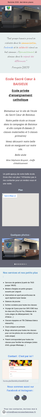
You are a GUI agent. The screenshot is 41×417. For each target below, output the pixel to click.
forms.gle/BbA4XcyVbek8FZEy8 (15, 381)
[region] (20, 2)
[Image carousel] (20, 251)
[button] (2, 8)
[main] (20, 52)
